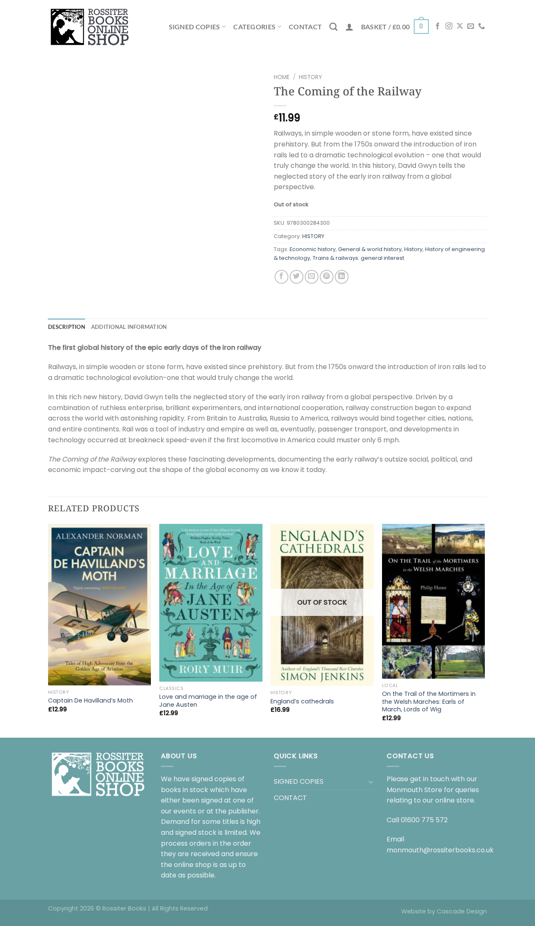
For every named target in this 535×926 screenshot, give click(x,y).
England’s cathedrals (302, 701)
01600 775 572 (424, 820)
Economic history (313, 249)
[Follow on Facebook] (437, 26)
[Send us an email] (470, 26)
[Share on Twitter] (296, 277)
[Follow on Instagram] (449, 26)
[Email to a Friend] (311, 277)
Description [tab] (66, 326)
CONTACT (305, 27)
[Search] (333, 27)
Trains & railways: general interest (358, 258)
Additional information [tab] (129, 326)
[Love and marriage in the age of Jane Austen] (210, 603)
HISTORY (310, 77)
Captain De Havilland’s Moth (90, 701)
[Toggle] (370, 782)
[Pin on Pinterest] (327, 277)
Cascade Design (462, 911)
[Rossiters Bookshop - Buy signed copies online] (90, 26)
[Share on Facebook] (281, 277)
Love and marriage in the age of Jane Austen (208, 700)
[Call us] (481, 26)
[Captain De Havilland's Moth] (99, 604)
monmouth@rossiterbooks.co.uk (440, 850)
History (413, 249)
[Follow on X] (459, 26)
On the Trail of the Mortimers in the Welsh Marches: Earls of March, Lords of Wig (429, 701)
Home (282, 77)
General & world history (370, 249)
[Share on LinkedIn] (342, 277)
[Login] (349, 27)
